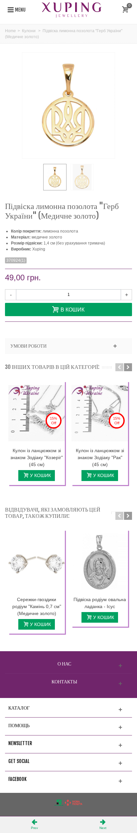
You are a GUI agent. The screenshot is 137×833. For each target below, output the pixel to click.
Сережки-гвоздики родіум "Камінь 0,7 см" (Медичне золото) (36, 606)
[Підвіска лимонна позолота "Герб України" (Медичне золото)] (55, 177)
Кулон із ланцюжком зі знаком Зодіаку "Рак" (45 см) (100, 457)
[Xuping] (71, 9)
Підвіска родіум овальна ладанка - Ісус (99, 603)
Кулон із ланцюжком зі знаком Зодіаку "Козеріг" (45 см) (36, 457)
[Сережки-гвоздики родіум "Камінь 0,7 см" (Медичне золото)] (36, 562)
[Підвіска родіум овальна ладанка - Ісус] (99, 562)
